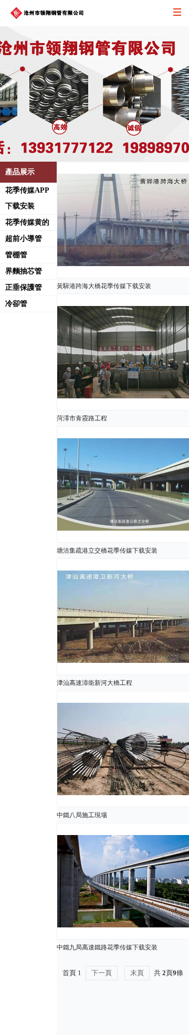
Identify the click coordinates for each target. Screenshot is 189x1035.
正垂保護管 (23, 287)
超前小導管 (23, 238)
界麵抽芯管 (23, 271)
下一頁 (101, 973)
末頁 (137, 973)
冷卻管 (16, 304)
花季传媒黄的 (27, 222)
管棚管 (16, 255)
